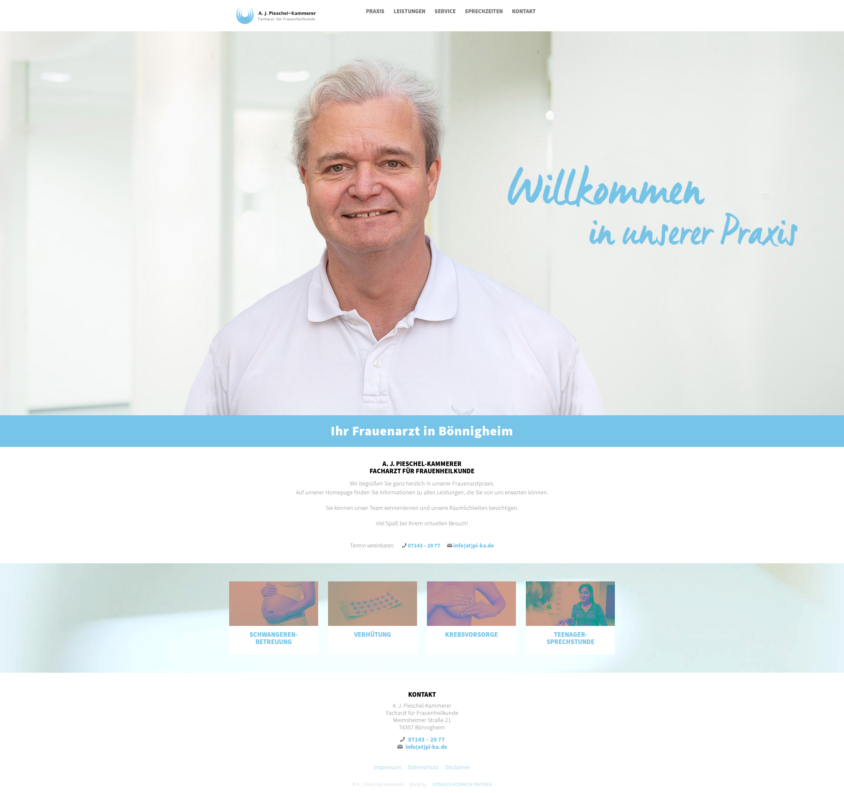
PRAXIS (375, 11)
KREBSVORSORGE (471, 634)
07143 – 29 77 (424, 545)
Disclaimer (457, 767)
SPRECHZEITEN (484, 11)
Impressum (387, 767)
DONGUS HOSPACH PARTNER (462, 784)
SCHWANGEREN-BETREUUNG (274, 638)
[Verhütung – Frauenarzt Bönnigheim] (372, 603)
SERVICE (445, 11)
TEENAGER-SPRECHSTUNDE (570, 638)
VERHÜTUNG (372, 634)
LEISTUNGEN (409, 11)
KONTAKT (524, 11)
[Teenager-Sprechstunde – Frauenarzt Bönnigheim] (570, 603)
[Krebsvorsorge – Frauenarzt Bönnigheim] (471, 603)
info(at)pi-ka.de (473, 545)
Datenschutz (423, 767)
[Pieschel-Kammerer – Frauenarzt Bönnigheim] (276, 15)
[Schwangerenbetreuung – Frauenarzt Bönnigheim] (273, 603)
